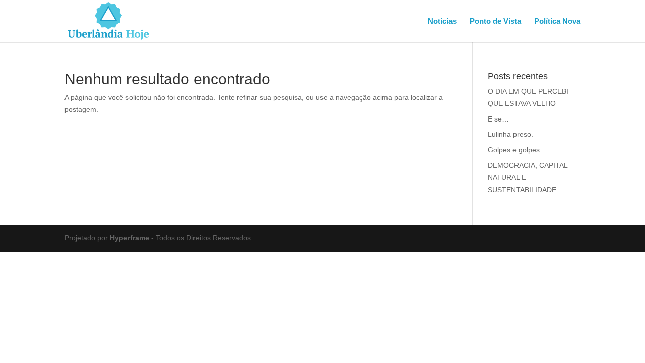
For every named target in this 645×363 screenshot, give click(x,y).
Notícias (442, 21)
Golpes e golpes (514, 150)
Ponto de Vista (495, 21)
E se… (498, 119)
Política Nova (557, 21)
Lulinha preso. (510, 134)
